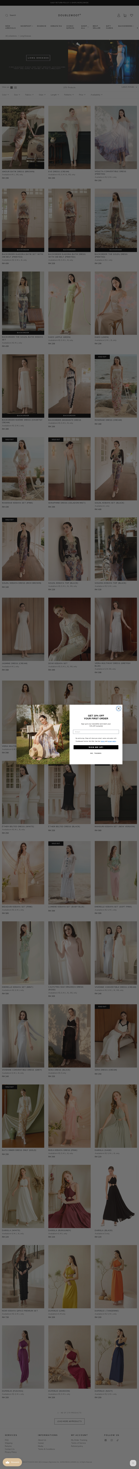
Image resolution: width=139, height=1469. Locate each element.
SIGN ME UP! (96, 747)
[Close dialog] (118, 708)
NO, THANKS (96, 753)
